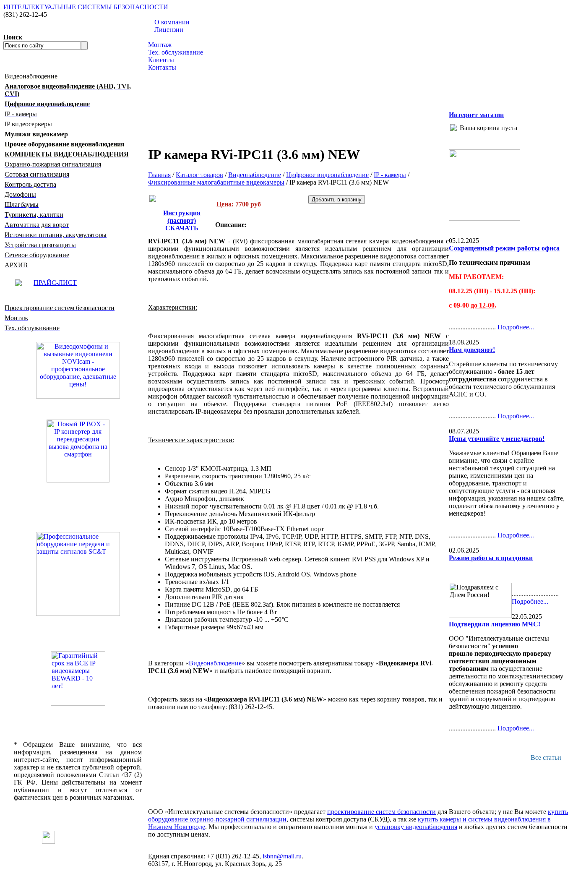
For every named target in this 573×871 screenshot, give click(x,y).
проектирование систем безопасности (381, 811)
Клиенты (161, 59)
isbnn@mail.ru (282, 856)
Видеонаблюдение (254, 174)
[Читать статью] (78, 678)
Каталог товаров (171, 37)
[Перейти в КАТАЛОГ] (78, 574)
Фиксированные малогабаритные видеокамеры (216, 182)
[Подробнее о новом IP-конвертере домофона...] (78, 450)
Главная (159, 174)
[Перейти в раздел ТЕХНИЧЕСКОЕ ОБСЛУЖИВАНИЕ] (484, 218)
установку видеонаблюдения (416, 826)
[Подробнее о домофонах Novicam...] (78, 369)
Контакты (162, 67)
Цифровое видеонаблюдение (327, 174)
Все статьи (546, 757)
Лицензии (168, 29)
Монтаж (160, 44)
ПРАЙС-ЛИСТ (55, 282)
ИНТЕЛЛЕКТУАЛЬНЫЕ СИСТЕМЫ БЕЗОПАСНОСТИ (85, 6)
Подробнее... (515, 327)
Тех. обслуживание (175, 52)
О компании (172, 22)
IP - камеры (390, 174)
